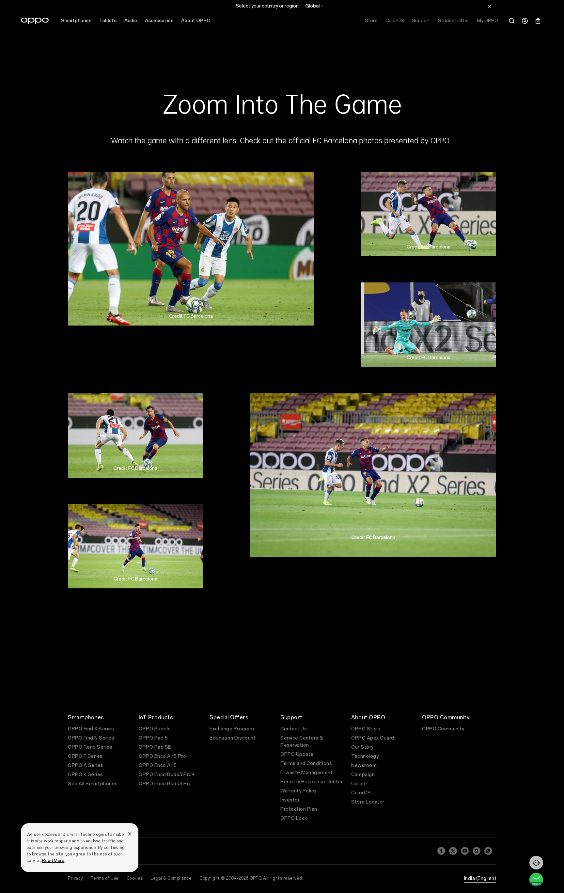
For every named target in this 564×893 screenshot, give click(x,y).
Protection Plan (298, 809)
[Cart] (538, 21)
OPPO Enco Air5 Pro (162, 756)
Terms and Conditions (306, 763)
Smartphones (76, 21)
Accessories (159, 21)
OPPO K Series (85, 774)
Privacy (75, 878)
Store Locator (367, 802)
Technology (365, 756)
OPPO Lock (293, 818)
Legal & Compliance (171, 878)
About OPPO (196, 21)
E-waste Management (306, 772)
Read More (53, 860)
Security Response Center (311, 782)
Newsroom (364, 765)
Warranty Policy (298, 791)
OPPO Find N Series (91, 738)
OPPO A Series (85, 765)
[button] (536, 862)
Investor (290, 800)
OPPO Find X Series (91, 729)
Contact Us (293, 729)
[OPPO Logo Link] (35, 20)
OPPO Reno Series (90, 747)
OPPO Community (443, 729)
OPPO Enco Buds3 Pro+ (167, 774)
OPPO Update (297, 754)
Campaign (363, 774)
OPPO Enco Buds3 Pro (165, 784)
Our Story (362, 747)
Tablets (108, 21)
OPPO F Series (85, 756)
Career (359, 784)
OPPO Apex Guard (372, 738)
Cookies (135, 878)
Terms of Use (105, 878)
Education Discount (233, 738)
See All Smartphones (93, 784)
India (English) (480, 878)
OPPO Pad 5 (153, 738)
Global (312, 6)
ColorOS (361, 793)
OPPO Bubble (155, 729)
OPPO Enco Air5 (158, 765)
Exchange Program (232, 729)
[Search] (512, 21)
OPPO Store (365, 729)
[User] (525, 21)
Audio (130, 21)
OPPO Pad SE (155, 747)
